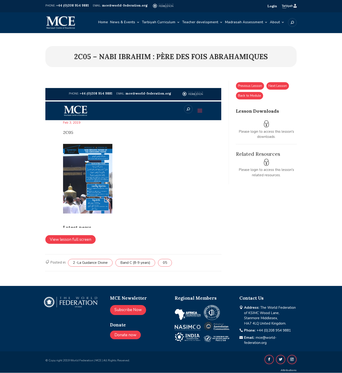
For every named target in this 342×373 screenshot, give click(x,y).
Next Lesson (277, 86)
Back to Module (249, 95)
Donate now (125, 335)
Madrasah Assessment (244, 22)
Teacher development (200, 22)
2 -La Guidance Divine (90, 262)
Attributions (289, 370)
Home (103, 22)
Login (272, 6)
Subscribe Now (128, 309)
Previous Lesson (250, 86)
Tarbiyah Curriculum (158, 22)
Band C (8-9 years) (135, 262)
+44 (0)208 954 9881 (274, 330)
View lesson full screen (70, 239)
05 (165, 262)
